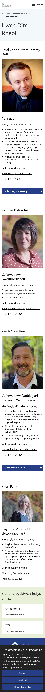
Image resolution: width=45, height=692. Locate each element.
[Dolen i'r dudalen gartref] (7, 4)
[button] (33, 4)
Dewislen (39, 4)
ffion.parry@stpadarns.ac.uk (16, 573)
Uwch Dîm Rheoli (11, 16)
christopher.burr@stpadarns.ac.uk (19, 449)
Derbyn (22, 673)
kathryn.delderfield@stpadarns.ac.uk (21, 308)
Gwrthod (22, 679)
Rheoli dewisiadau (22, 686)
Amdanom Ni (17, 13)
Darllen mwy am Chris (14, 467)
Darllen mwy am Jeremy (15, 191)
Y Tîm (28, 13)
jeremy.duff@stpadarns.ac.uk (17, 173)
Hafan (7, 13)
